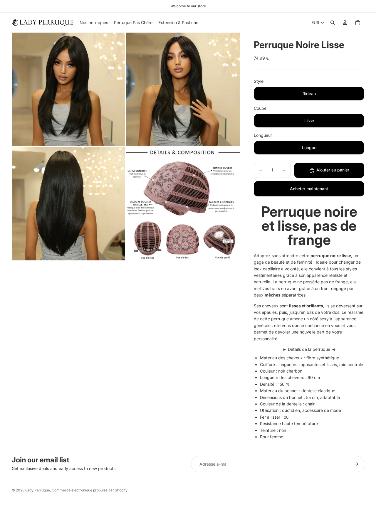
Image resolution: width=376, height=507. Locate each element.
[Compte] (344, 22)
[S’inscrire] (356, 464)
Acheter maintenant (309, 188)
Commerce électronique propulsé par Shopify (89, 490)
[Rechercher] (332, 22)
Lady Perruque (37, 490)
